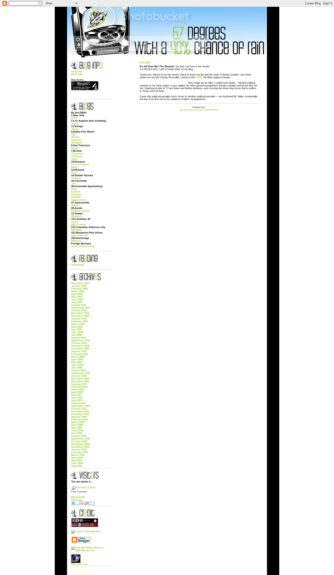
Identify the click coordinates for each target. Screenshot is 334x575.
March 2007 (78, 389)
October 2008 (79, 441)
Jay (73, 183)
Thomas (76, 178)
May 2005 (76, 329)
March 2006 (78, 356)
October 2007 (79, 408)
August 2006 (78, 370)
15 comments (208, 109)
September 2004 (80, 307)
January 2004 (79, 285)
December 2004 (80, 315)
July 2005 (76, 335)
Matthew (76, 240)
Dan (73, 134)
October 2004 (79, 310)
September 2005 (80, 340)
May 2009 (76, 460)
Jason (74, 129)
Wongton (76, 142)
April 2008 (77, 425)
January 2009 (79, 449)
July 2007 (76, 400)
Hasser (75, 148)
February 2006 (79, 354)
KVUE (198, 77)
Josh (74, 159)
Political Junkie (80, 210)
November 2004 (80, 313)
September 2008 (80, 438)
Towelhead (77, 264)
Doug (74, 221)
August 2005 (78, 337)
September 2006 (80, 373)
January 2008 (79, 416)
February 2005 (79, 321)
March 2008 (78, 422)
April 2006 (77, 359)
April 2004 (77, 294)
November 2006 (80, 378)
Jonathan (76, 156)
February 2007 (79, 386)
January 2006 (79, 351)
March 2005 (78, 324)
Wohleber (76, 229)
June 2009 (77, 463)
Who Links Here (80, 564)
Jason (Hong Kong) (83, 246)
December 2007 (80, 414)
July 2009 (76, 466)
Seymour (76, 139)
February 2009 (79, 452)
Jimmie (75, 137)
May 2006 (76, 362)
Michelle (76, 197)
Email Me (76, 71)
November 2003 (80, 283)
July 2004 (76, 302)
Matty (74, 167)
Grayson (76, 194)
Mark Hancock (79, 235)
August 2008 (78, 435)
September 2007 (80, 405)
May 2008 (76, 427)
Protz (74, 118)
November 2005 (80, 345)
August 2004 (78, 305)
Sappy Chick (78, 199)
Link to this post (190, 109)
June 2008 (77, 430)
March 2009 (78, 455)
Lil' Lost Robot (80, 164)
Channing (77, 153)
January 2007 (79, 384)
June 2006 (77, 365)
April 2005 (77, 326)
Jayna (74, 123)
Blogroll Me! (78, 497)
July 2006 (76, 367)
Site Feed (76, 499)
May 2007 (76, 395)
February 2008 (79, 419)
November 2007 (80, 411)
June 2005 (77, 332)
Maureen (76, 216)
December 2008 (80, 446)
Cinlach (75, 191)
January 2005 (79, 318)
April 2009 (77, 457)
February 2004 (79, 288)
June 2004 (77, 299)
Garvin (75, 205)
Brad (74, 189)
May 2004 (76, 296)
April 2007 (77, 392)
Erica (74, 172)
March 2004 (78, 291)
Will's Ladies (78, 224)
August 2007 (78, 403)
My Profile (77, 74)
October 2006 (79, 375)
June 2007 (77, 397)
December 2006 (80, 381)
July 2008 (76, 433)
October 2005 (79, 343)
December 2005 (80, 348)
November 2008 (80, 444)
